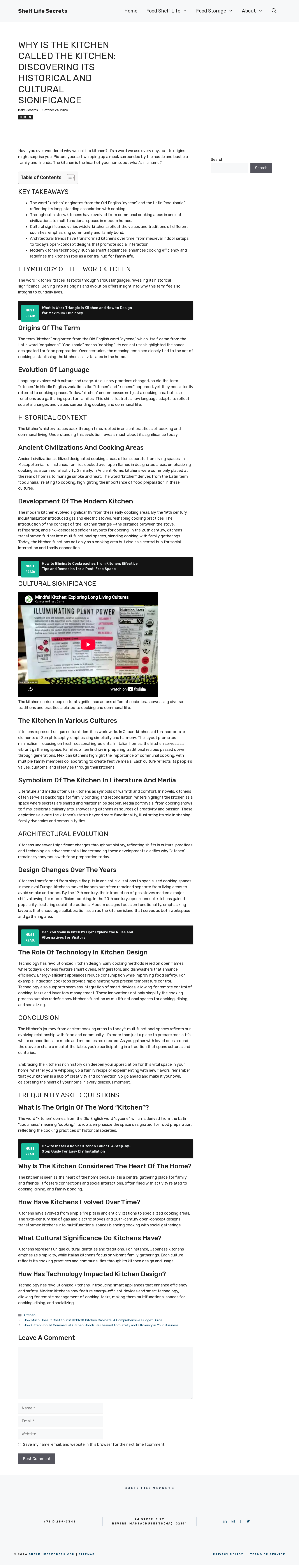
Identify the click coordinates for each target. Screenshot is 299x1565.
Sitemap (87, 1554)
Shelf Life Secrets (42, 11)
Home (130, 11)
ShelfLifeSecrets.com (52, 1554)
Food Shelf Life (163, 11)
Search (217, 159)
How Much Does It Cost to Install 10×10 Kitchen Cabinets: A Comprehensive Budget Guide (92, 1320)
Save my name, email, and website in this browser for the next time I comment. (94, 1444)
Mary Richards (28, 110)
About (249, 11)
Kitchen (25, 117)
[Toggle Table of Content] (69, 177)
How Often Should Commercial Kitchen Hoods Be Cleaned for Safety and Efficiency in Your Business (101, 1325)
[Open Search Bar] (274, 11)
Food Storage (211, 11)
